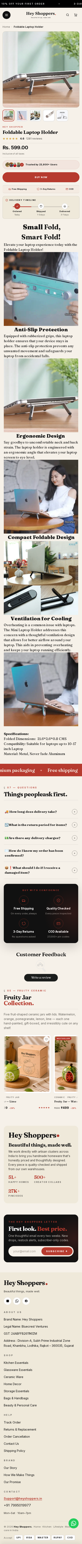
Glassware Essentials (18, 1370)
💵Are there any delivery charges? (40, 838)
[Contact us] (74, 1523)
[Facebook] (26, 1301)
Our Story (10, 1468)
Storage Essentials (16, 1391)
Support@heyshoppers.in (23, 1498)
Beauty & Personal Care (20, 1405)
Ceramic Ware (13, 1377)
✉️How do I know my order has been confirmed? (40, 853)
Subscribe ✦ (57, 1251)
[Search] (67, 15)
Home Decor (12, 1384)
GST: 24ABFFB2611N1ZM (20, 1333)
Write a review (41, 977)
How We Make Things (19, 1475)
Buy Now (41, 177)
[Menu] (7, 15)
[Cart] (75, 15)
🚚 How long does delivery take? (40, 812)
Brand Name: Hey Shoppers (23, 1319)
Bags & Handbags (16, 1398)
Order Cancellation (17, 1436)
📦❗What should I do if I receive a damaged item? (40, 870)
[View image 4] (49, 115)
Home (6, 26)
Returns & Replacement (20, 1429)
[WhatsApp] (17, 1301)
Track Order (12, 1422)
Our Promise (12, 1482)
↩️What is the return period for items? (40, 825)
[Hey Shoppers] (41, 15)
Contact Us (11, 1443)
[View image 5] (62, 115)
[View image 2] (22, 115)
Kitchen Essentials (16, 1362)
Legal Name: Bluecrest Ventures (26, 1326)
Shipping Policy (14, 1450)
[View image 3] (35, 115)
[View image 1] (8, 115)
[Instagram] (7, 1301)
